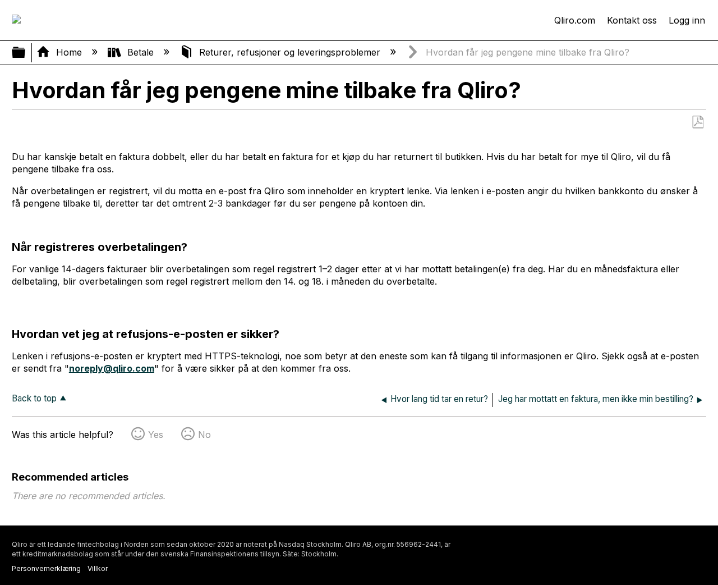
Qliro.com (574, 20)
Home (69, 52)
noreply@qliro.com (111, 368)
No (204, 434)
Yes (155, 434)
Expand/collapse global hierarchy (25, 53)
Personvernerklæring (46, 568)
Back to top (34, 398)
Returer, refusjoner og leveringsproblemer (289, 52)
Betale (141, 52)
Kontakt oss (632, 20)
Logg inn (687, 20)
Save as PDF (697, 122)
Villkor (98, 568)
